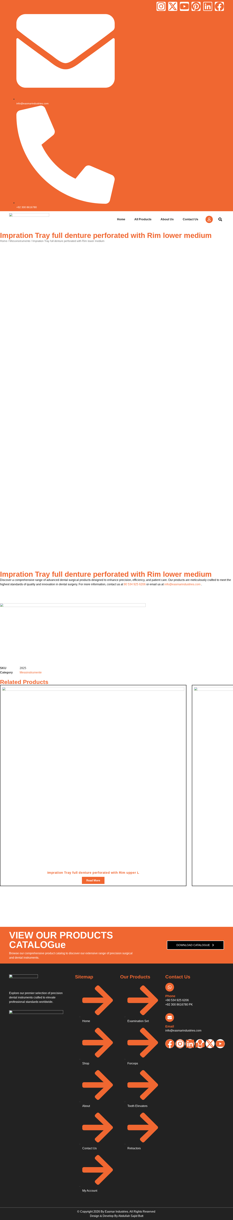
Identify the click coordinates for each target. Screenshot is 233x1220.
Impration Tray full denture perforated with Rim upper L (93, 872)
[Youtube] (184, 6)
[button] (220, 219)
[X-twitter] (172, 6)
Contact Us (190, 219)
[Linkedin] (207, 6)
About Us (167, 219)
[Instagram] (161, 6)
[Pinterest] (196, 6)
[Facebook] (219, 6)
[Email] (169, 1017)
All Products (142, 219)
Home (121, 219)
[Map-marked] (200, 1043)
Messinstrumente (19, 241)
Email (169, 1026)
